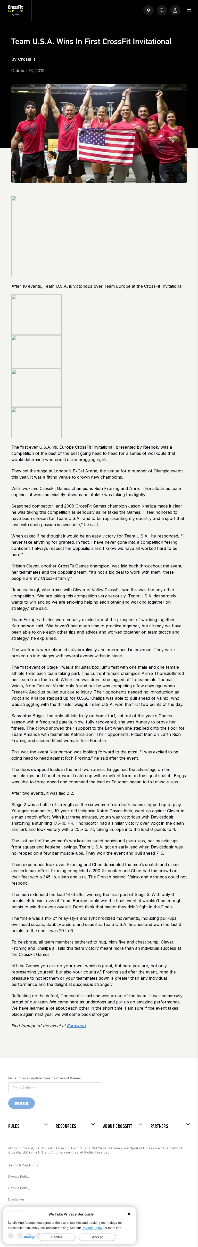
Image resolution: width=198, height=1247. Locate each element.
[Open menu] (189, 10)
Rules (13, 1126)
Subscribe (21, 1103)
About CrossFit (117, 1126)
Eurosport (76, 1025)
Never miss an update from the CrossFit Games (44, 1078)
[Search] (162, 10)
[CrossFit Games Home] (15, 14)
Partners (159, 1126)
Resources (66, 1126)
